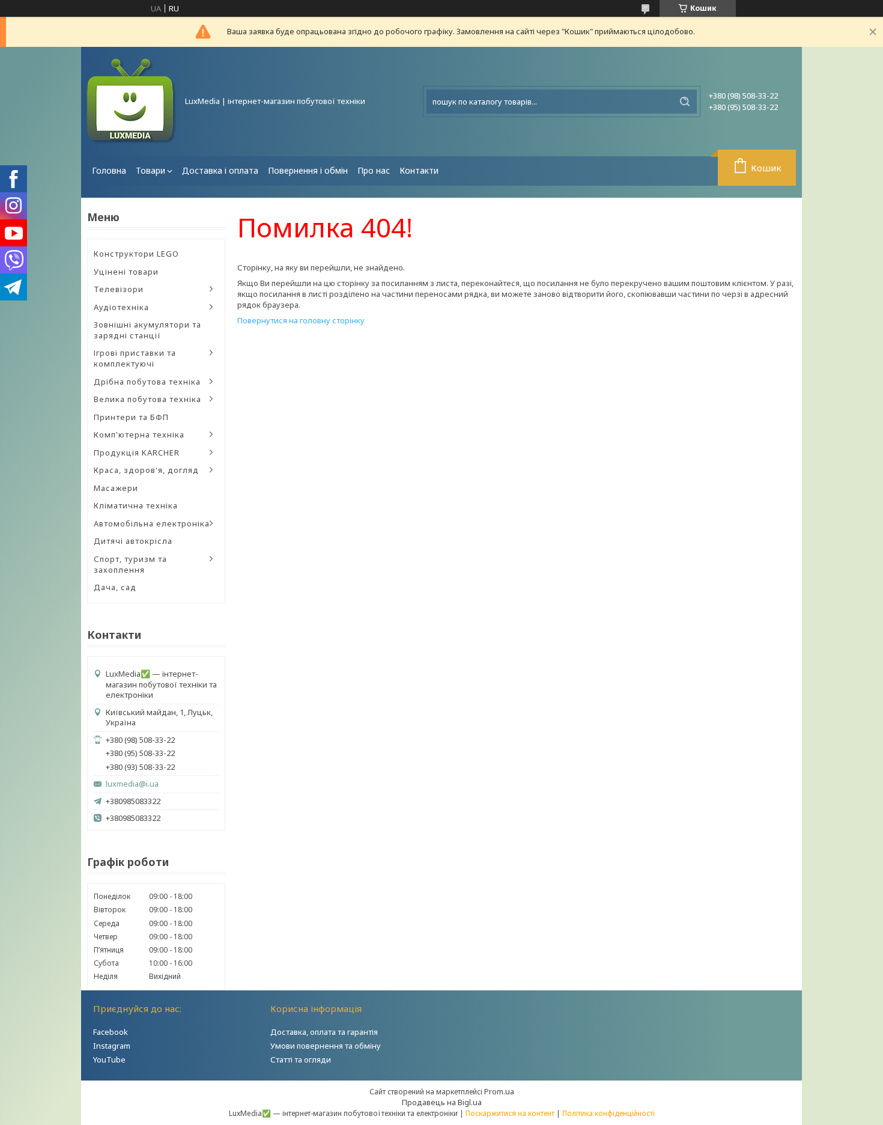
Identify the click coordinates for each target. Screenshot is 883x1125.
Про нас (373, 170)
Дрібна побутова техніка (147, 381)
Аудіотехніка (121, 307)
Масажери (116, 488)
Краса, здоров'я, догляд (146, 470)
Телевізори (119, 289)
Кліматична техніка (136, 505)
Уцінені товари (126, 271)
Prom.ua (499, 1091)
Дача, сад (115, 587)
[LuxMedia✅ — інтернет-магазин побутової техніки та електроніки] (132, 101)
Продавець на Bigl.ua (442, 1102)
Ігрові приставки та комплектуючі (135, 358)
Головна (109, 170)
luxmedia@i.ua (132, 784)
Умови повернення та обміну (325, 1045)
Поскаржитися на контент (510, 1113)
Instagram (111, 1045)
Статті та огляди (300, 1059)
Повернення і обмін (308, 170)
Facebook (110, 1031)
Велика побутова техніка (147, 399)
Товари (150, 170)
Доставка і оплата (220, 170)
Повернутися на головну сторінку (301, 320)
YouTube (109, 1059)
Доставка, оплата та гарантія (324, 1031)
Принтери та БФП (131, 417)
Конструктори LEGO (136, 253)
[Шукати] (685, 102)
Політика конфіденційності (608, 1113)
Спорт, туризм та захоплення (130, 564)
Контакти (418, 170)
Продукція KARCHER (137, 452)
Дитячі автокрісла (133, 540)
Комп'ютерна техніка (139, 434)
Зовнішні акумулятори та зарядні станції (147, 330)
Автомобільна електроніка (152, 523)
